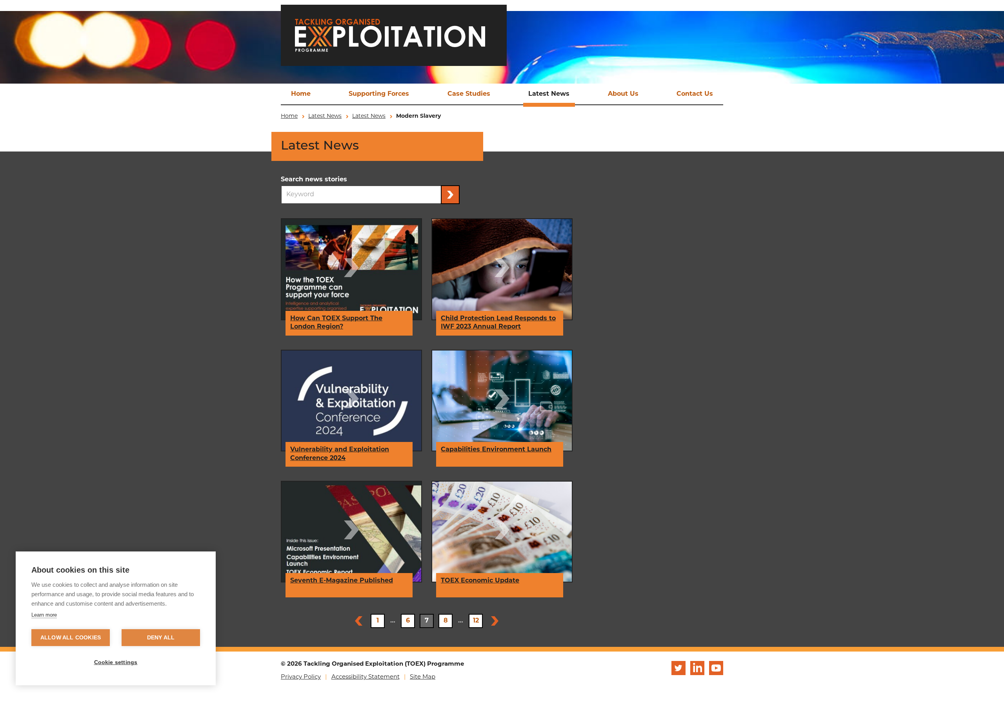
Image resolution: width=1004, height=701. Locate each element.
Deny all (161, 638)
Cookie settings (116, 662)
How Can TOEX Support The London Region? (336, 323)
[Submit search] (450, 194)
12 (476, 621)
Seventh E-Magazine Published (341, 581)
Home (301, 94)
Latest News (548, 94)
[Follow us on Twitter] (678, 668)
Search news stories (314, 180)
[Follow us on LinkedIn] (697, 668)
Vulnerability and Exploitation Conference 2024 (339, 454)
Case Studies (468, 94)
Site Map (422, 677)
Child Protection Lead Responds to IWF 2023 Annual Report (498, 323)
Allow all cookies (70, 638)
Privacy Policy (301, 677)
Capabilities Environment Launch (496, 450)
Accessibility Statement (365, 677)
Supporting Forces (379, 94)
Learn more (44, 615)
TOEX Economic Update (480, 581)
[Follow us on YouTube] (716, 668)
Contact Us (695, 94)
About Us (623, 94)
